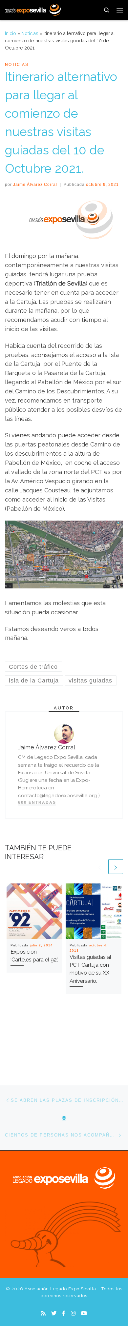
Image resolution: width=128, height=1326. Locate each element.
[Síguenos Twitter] (53, 1313)
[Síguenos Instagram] (73, 1313)
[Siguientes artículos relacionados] (115, 866)
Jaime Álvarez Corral (35, 184)
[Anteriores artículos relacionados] (99, 866)
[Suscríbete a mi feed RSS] (43, 1313)
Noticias (29, 33)
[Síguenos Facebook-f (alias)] (63, 1313)
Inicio (10, 33)
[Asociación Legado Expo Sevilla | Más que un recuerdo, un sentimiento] (33, 9)
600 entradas (37, 802)
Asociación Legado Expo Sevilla (60, 1288)
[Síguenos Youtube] (84, 1313)
